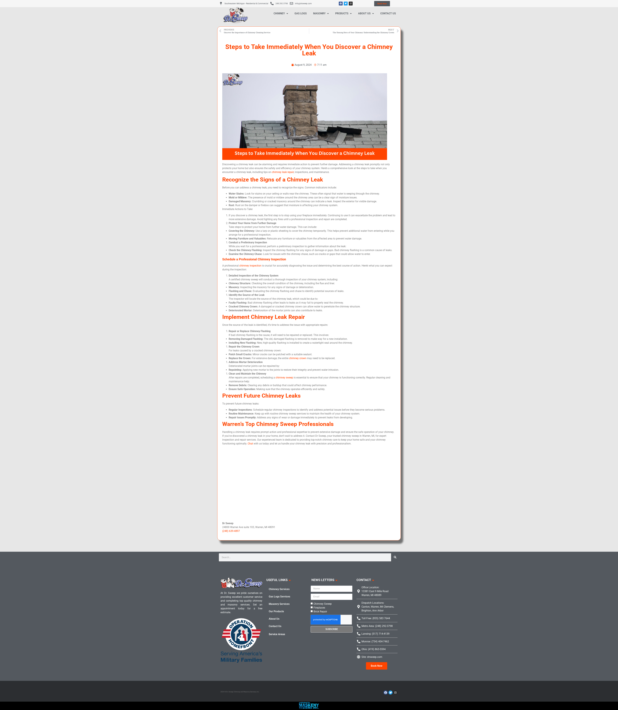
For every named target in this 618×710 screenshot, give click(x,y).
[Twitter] (346, 3)
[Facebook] (341, 3)
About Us (364, 13)
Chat (250, 443)
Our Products (276, 611)
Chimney (279, 13)
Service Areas (277, 634)
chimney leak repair (283, 172)
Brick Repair (320, 611)
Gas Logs (301, 13)
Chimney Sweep (323, 603)
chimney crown (297, 358)
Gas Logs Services (279, 596)
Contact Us (388, 13)
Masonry (319, 13)
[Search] (395, 557)
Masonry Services (279, 603)
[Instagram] (351, 3)
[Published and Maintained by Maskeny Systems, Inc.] (309, 707)
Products (341, 13)
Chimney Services (279, 589)
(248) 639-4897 (231, 531)
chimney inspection (250, 265)
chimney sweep (284, 377)
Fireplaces (319, 607)
